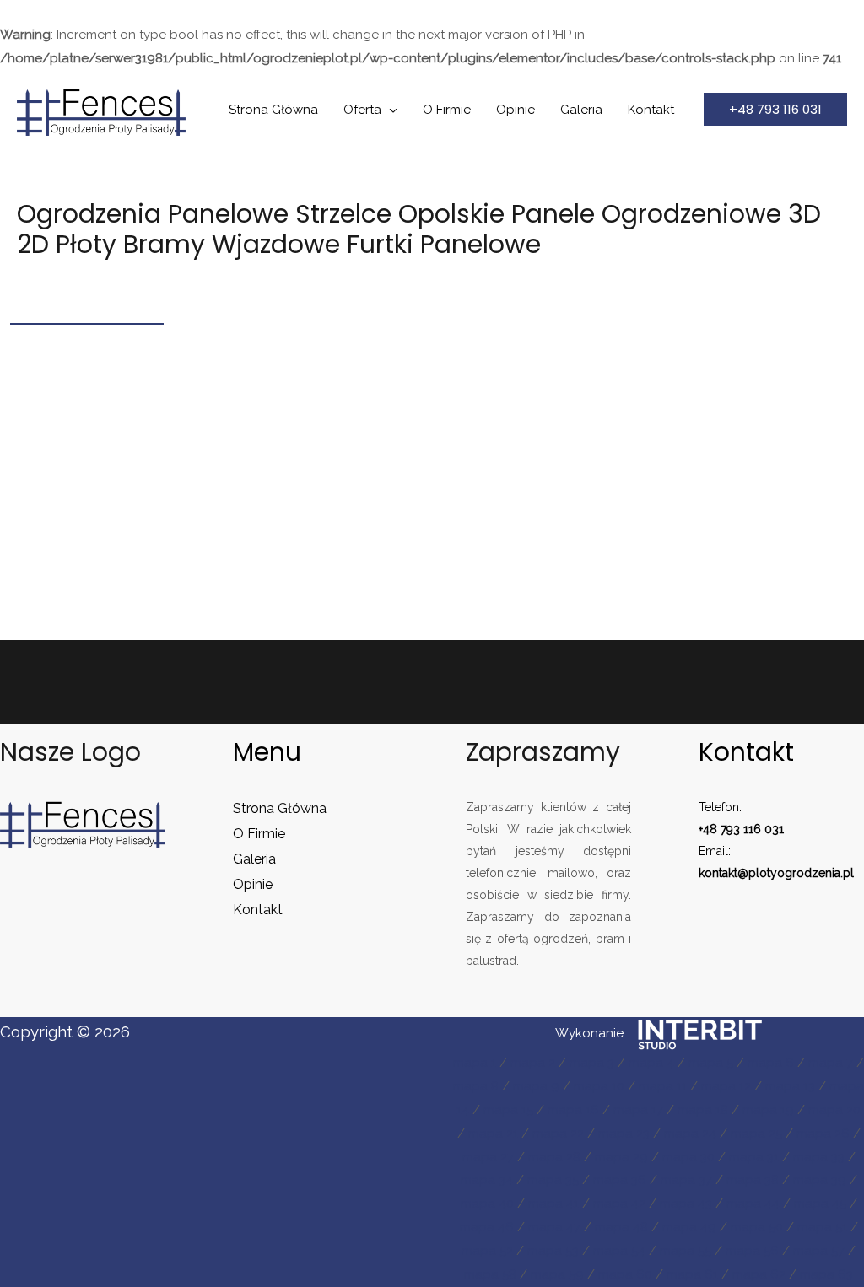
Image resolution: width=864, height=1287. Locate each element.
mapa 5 (710, 1062)
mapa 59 (557, 1274)
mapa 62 (759, 1274)
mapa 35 (553, 1179)
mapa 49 (689, 1227)
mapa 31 (754, 1157)
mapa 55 (685, 1250)
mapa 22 (558, 1133)
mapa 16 (573, 1109)
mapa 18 (703, 1109)
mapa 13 (790, 1086)
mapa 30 (688, 1157)
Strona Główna (273, 109)
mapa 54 (619, 1250)
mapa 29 (621, 1157)
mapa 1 (474, 1062)
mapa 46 (487, 1227)
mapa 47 (554, 1227)
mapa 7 (830, 1062)
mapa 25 (756, 1133)
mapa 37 (686, 1179)
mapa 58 (490, 1274)
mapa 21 (493, 1133)
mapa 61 (692, 1274)
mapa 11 (663, 1086)
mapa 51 (822, 1227)
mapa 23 (624, 1133)
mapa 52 (487, 1250)
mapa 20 (834, 1109)
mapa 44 (753, 1203)
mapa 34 (487, 1179)
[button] (775, 109)
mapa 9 (536, 1086)
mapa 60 (625, 1274)
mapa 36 (619, 1179)
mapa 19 (768, 1109)
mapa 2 (532, 1062)
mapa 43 (686, 1203)
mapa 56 (752, 1250)
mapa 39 (819, 1179)
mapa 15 (508, 1109)
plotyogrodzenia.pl (801, 873)
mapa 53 (553, 1250)
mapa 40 (487, 1203)
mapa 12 (726, 1086)
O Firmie (447, 109)
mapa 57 (819, 1250)
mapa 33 (819, 1157)
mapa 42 (619, 1203)
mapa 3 (592, 1062)
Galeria (581, 109)
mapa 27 (488, 1157)
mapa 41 (553, 1203)
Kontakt (651, 109)
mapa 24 (690, 1133)
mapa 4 (651, 1062)
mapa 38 (752, 1179)
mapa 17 (638, 1109)
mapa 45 (820, 1203)
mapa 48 (621, 1227)
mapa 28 (554, 1157)
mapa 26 (823, 1133)
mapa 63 (826, 1274)
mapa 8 (476, 1086)
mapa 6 (771, 1062)
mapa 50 (757, 1227)
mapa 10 (599, 1086)
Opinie (515, 109)
